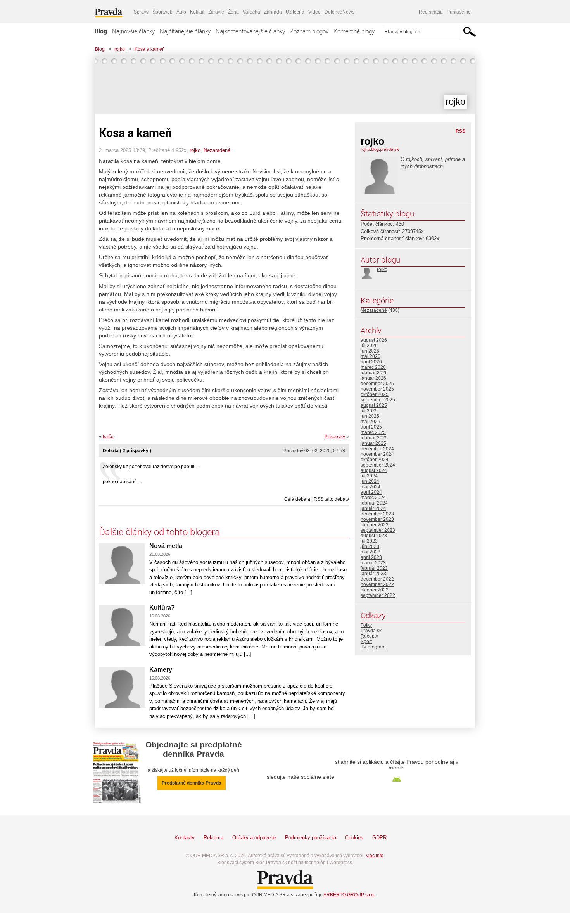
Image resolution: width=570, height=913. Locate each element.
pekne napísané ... (122, 481)
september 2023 (378, 530)
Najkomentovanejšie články (250, 31)
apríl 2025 (371, 427)
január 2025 (373, 443)
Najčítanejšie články (185, 31)
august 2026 (374, 340)
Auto (181, 12)
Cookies (354, 837)
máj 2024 (370, 486)
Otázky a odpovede (254, 837)
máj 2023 (370, 552)
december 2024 (377, 448)
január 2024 (373, 508)
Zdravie (216, 12)
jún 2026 (370, 351)
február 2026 (374, 372)
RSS (460, 131)
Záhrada (273, 12)
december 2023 (377, 514)
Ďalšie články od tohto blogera (159, 532)
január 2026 (373, 378)
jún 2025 (370, 416)
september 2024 (378, 465)
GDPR (379, 837)
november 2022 (377, 584)
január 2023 (373, 573)
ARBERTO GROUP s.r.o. (349, 894)
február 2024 (374, 503)
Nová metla (165, 546)
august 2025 (374, 405)
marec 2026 (373, 367)
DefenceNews (339, 12)
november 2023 (377, 519)
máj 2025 (370, 421)
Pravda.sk (371, 630)
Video (314, 12)
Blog (101, 31)
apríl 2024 (371, 492)
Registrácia (431, 12)
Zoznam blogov (309, 31)
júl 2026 (369, 345)
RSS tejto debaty (331, 499)
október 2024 (375, 459)
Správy (141, 12)
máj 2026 (370, 356)
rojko (119, 49)
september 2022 (378, 595)
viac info (374, 855)
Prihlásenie (459, 12)
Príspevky (335, 436)
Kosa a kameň (150, 49)
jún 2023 (370, 546)
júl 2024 (369, 476)
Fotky (366, 625)
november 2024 (377, 454)
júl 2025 (369, 410)
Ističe (108, 436)
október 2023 (375, 524)
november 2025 (377, 389)
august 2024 (374, 470)
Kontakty (184, 837)
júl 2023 (369, 541)
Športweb (162, 12)
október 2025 (375, 394)
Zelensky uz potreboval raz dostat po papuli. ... (151, 466)
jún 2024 (370, 481)
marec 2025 (373, 432)
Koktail (197, 12)
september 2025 (378, 400)
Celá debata (297, 499)
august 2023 (374, 535)
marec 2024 (373, 497)
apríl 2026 (371, 362)
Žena (233, 12)
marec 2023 (373, 562)
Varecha (251, 12)
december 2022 (377, 579)
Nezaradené (217, 150)
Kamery (160, 669)
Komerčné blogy (354, 31)
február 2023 (374, 568)
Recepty (369, 636)
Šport (366, 641)
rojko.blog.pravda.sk (380, 149)
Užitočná (295, 12)
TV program (373, 647)
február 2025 (374, 438)
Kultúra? (162, 607)
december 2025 (377, 383)
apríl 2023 (371, 557)
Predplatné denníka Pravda (191, 783)
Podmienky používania (310, 837)
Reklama (213, 837)
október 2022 (375, 590)
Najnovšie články (133, 31)
